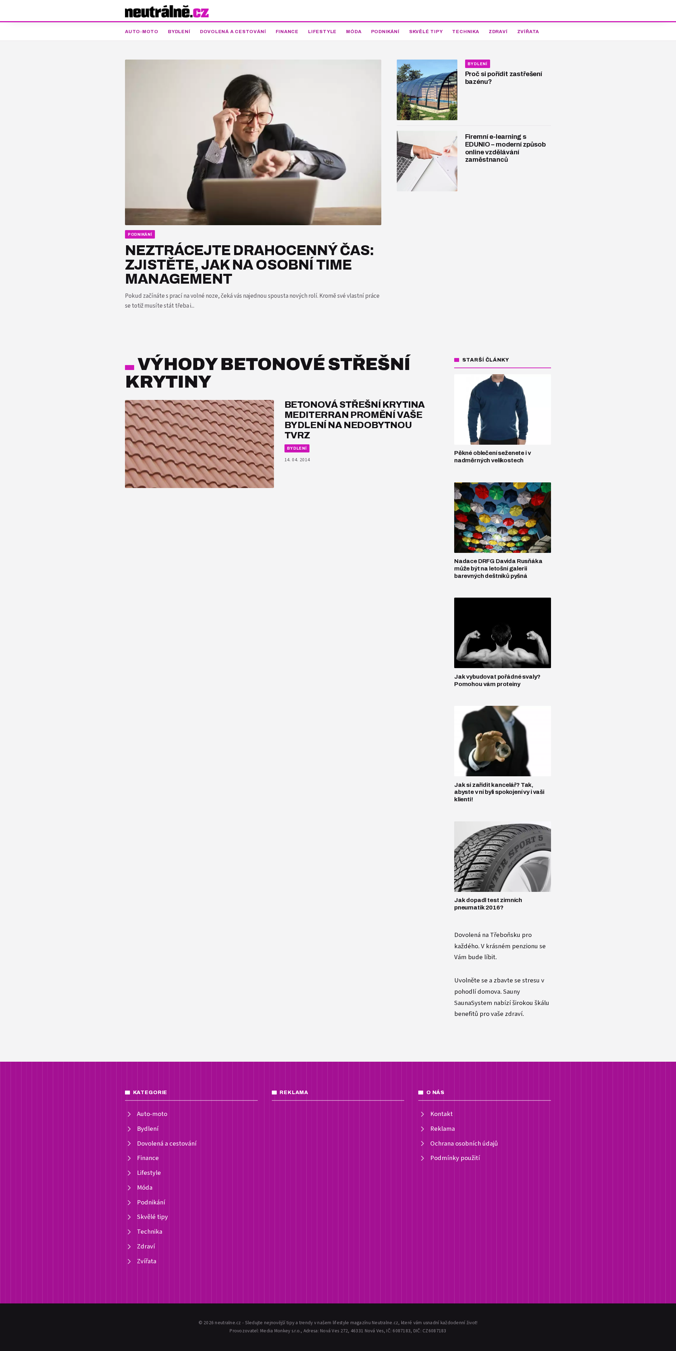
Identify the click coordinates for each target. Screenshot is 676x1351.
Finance (287, 31)
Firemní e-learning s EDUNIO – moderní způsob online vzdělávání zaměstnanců (505, 148)
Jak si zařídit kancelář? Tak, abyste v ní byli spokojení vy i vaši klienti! (499, 792)
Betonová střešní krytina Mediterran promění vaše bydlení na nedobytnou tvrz (354, 420)
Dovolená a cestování (233, 31)
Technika (465, 31)
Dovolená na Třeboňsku (487, 935)
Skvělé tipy (426, 31)
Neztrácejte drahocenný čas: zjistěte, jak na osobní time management (249, 265)
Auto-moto (141, 31)
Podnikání (385, 31)
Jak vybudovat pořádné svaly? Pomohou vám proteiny (497, 680)
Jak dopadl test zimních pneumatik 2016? (488, 904)
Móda (353, 31)
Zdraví (498, 31)
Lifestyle (322, 31)
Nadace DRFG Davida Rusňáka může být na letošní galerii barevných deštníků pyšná (498, 568)
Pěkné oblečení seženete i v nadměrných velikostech (492, 457)
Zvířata (528, 31)
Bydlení (179, 31)
